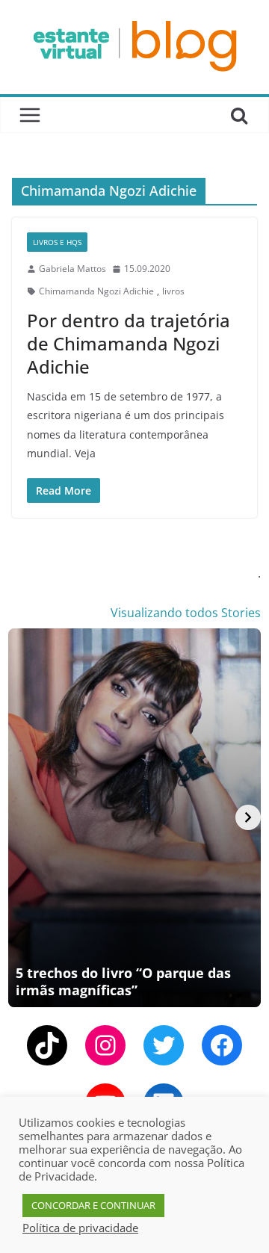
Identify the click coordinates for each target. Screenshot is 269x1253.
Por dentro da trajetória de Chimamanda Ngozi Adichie (128, 343)
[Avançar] (248, 817)
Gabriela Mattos (72, 268)
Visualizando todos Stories (186, 612)
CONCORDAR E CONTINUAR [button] (93, 1205)
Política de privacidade (80, 1227)
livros (173, 291)
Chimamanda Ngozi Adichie (96, 291)
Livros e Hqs (57, 242)
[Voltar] (21, 817)
